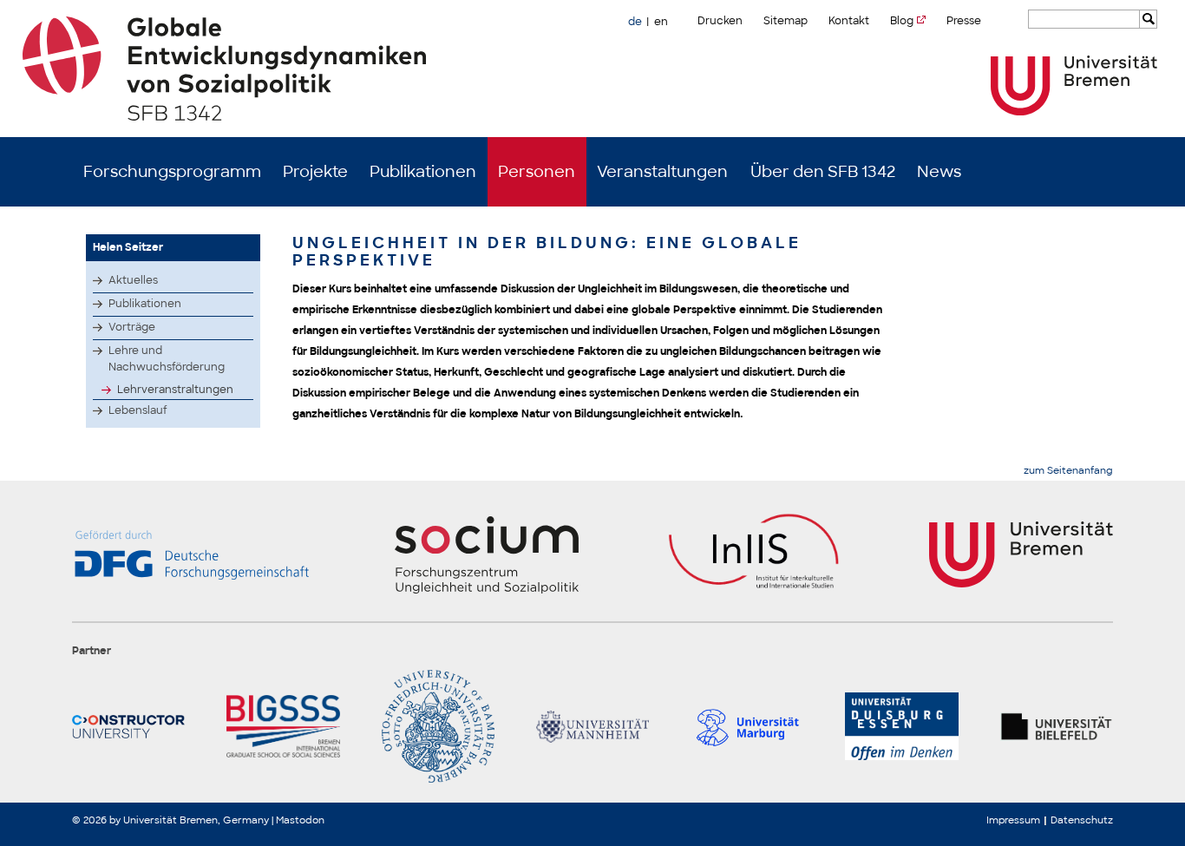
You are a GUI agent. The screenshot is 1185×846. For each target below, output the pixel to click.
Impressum (1013, 820)
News (939, 171)
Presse (963, 21)
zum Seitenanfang (1068, 470)
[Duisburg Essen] (901, 726)
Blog (901, 21)
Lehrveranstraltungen (175, 390)
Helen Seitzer (128, 247)
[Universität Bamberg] (438, 726)
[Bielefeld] (1056, 726)
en (661, 22)
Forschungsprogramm (172, 171)
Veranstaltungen (662, 171)
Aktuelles (133, 280)
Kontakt (848, 21)
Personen (536, 171)
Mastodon (300, 820)
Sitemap (785, 21)
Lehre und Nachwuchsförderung (166, 359)
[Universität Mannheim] (592, 726)
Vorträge (131, 327)
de (635, 22)
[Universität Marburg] (747, 726)
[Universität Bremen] (1074, 85)
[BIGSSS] (282, 726)
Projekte (315, 171)
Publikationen (423, 171)
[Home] (593, 68)
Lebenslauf (137, 410)
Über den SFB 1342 (822, 171)
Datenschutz (1082, 820)
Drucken (720, 21)
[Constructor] (128, 726)
